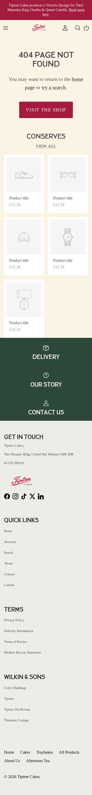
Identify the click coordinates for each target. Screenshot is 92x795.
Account (10, 542)
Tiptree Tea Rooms (17, 709)
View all (46, 146)
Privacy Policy (14, 620)
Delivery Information (18, 631)
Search (8, 552)
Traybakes (44, 752)
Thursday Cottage (16, 720)
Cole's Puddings (15, 688)
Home (8, 531)
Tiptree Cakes (28, 776)
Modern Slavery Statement (22, 652)
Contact (9, 574)
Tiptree (9, 699)
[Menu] (5, 27)
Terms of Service (15, 642)
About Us (12, 761)
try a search (54, 87)
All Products (69, 752)
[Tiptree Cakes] (40, 28)
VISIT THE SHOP (46, 109)
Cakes (25, 752)
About (8, 563)
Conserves (46, 136)
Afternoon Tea (38, 761)
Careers (9, 585)
